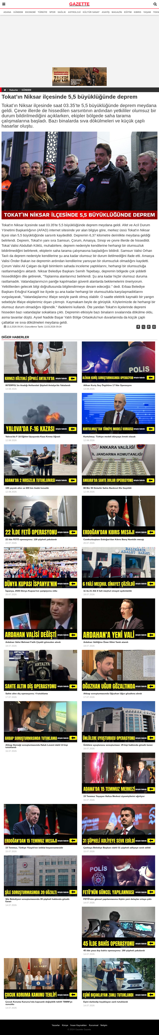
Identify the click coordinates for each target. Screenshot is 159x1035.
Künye (65, 1025)
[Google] (149, 327)
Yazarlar (56, 1025)
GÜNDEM (26, 90)
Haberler (13, 90)
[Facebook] (138, 327)
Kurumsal (93, 1025)
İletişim (103, 1025)
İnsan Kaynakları (78, 1025)
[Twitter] (143, 327)
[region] (79, 41)
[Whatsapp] (154, 327)
